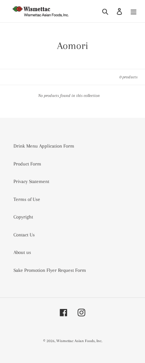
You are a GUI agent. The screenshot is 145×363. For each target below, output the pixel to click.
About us (22, 252)
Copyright (23, 216)
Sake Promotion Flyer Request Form (49, 270)
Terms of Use (26, 199)
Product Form (27, 163)
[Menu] (133, 11)
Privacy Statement (31, 181)
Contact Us (24, 234)
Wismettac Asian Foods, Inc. (79, 341)
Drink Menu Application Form (43, 146)
